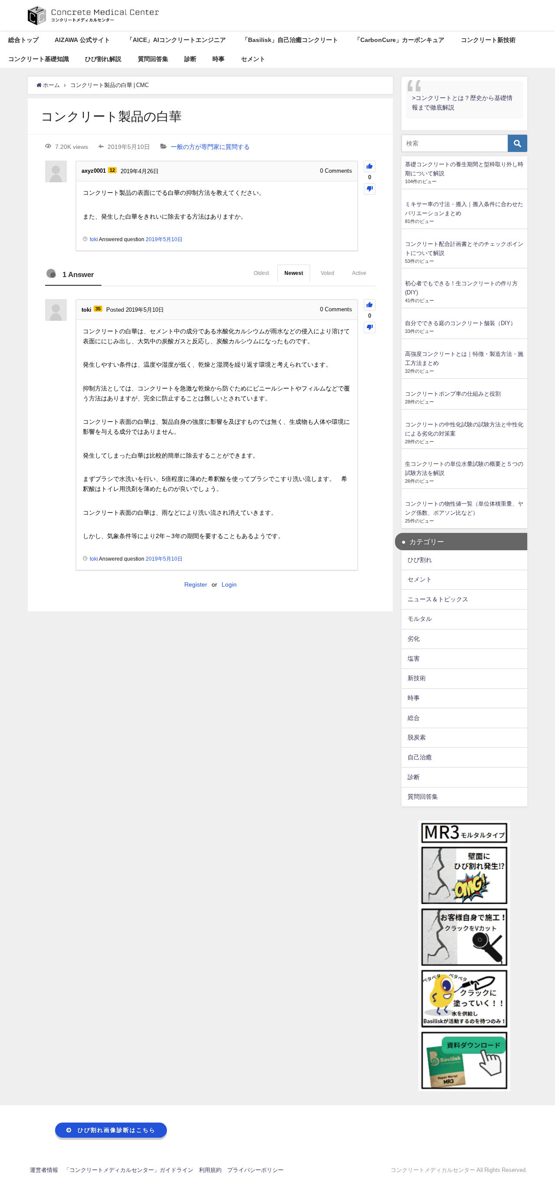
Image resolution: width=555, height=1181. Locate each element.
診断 (190, 59)
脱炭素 (417, 737)
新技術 (417, 678)
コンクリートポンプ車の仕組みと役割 (453, 394)
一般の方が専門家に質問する (210, 146)
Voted (327, 273)
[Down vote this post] (369, 189)
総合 (414, 718)
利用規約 (210, 1170)
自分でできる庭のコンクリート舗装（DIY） (460, 323)
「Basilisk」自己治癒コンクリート (290, 40)
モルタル (420, 619)
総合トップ (23, 40)
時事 (218, 59)
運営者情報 (44, 1170)
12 (112, 170)
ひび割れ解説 (103, 59)
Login (229, 584)
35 (98, 308)
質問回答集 (153, 59)
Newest (293, 273)
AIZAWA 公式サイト (82, 40)
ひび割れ (420, 560)
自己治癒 (420, 757)
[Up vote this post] (369, 166)
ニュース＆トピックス (438, 599)
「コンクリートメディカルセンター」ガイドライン (128, 1170)
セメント (253, 59)
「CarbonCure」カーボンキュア (399, 40)
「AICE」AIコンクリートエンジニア (176, 40)
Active (359, 273)
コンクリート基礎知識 (38, 59)
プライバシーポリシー (255, 1170)
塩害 (414, 658)
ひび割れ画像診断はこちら (117, 1130)
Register (195, 584)
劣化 (414, 639)
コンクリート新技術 (488, 40)
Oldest (261, 273)
